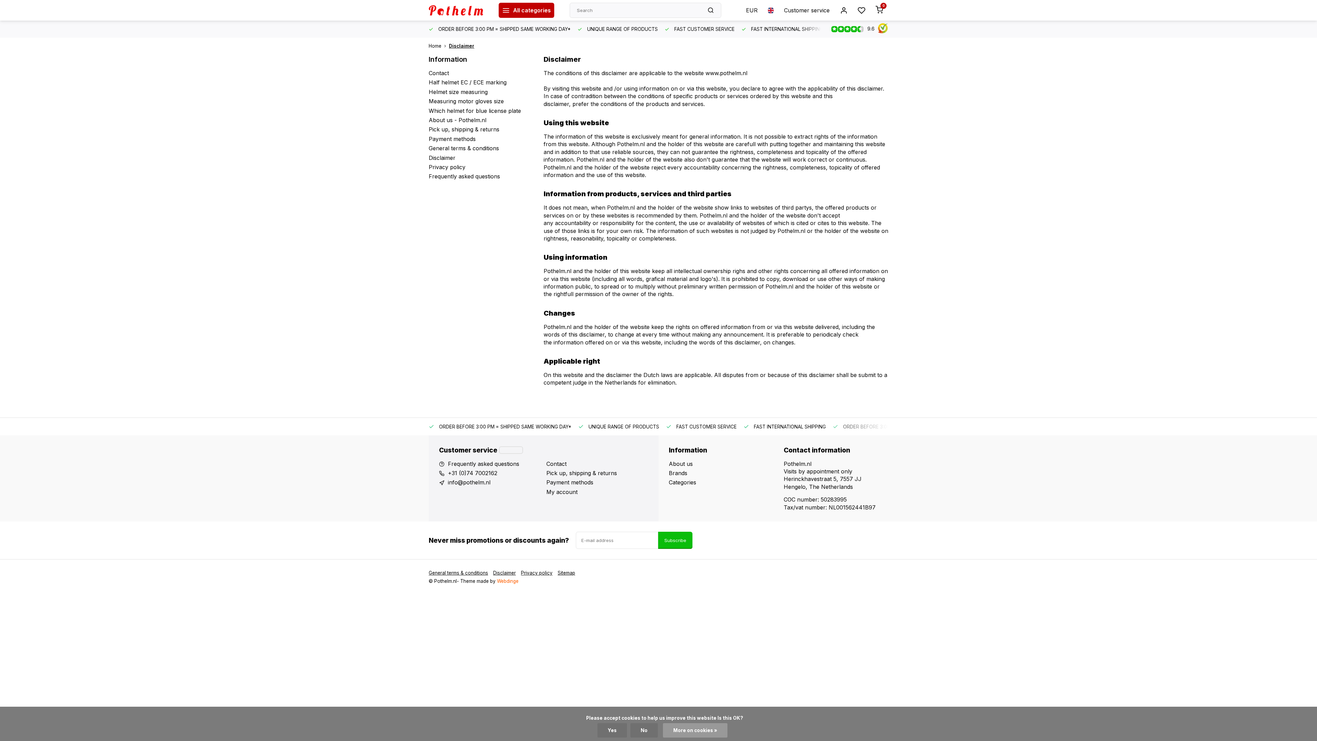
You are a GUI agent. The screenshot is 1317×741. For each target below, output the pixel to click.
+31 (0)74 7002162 (472, 473)
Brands (678, 473)
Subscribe (675, 540)
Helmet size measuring (458, 92)
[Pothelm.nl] (458, 10)
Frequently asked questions (464, 176)
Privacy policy (447, 167)
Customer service (807, 10)
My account (562, 492)
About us (681, 463)
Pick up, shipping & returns (464, 129)
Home (435, 46)
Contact (439, 73)
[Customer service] (511, 450)
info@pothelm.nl (469, 482)
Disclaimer (461, 46)
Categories (682, 482)
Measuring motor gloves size (466, 101)
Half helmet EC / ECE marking (468, 82)
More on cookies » (695, 730)
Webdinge (508, 581)
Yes (612, 730)
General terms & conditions (464, 148)
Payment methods (452, 139)
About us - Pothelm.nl (457, 120)
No (644, 730)
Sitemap (566, 573)
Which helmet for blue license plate (475, 110)
